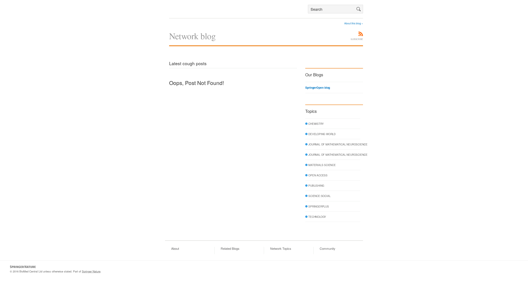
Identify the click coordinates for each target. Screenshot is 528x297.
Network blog (192, 36)
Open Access (318, 175)
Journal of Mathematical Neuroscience (338, 144)
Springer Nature (91, 271)
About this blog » (353, 23)
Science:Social (319, 196)
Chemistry (316, 124)
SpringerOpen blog (317, 87)
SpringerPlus (318, 206)
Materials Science (322, 165)
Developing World (322, 134)
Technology (317, 217)
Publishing (316, 185)
